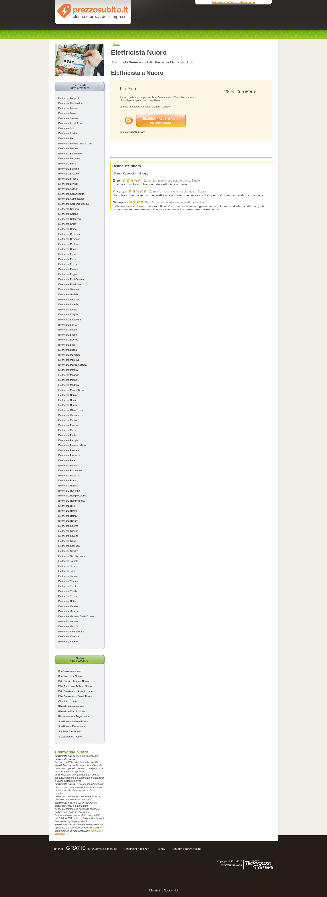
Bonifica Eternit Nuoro (70, 676)
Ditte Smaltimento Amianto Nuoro (75, 691)
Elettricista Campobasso (71, 198)
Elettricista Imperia (68, 304)
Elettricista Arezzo (68, 118)
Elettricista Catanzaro (69, 219)
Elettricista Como (67, 229)
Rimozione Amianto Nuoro (72, 706)
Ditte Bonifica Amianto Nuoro (73, 681)
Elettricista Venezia (68, 611)
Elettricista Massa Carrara (72, 364)
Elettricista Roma (67, 515)
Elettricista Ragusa (68, 485)
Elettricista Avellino (68, 133)
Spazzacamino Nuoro (70, 736)
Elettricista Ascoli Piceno (71, 123)
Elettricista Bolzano (68, 173)
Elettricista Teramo (68, 566)
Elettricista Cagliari (68, 188)
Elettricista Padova (68, 420)
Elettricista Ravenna (69, 490)
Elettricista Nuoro (67, 405)
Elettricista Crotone (68, 244)
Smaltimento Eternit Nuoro (72, 726)
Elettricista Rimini (67, 510)
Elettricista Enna (67, 254)
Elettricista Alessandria (70, 103)
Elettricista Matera (68, 370)
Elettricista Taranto (68, 561)
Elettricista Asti (66, 128)
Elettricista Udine (67, 601)
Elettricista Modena (68, 385)
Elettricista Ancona (68, 108)
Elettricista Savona (68, 536)
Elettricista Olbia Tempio (71, 410)
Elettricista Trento (67, 586)
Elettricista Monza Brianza (72, 390)
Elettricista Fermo (67, 259)
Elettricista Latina (67, 324)
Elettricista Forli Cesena (71, 279)
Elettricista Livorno (68, 339)
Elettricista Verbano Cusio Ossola (76, 616)
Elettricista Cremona (69, 239)
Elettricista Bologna (68, 168)
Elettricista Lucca (67, 349)
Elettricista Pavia (67, 435)
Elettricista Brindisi (68, 183)
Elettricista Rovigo (68, 520)
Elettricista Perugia (68, 440)
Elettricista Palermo (68, 425)
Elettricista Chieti (67, 224)
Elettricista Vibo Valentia (71, 631)
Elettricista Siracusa (69, 546)
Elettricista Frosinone (69, 284)
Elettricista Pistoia (67, 465)
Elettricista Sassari (68, 531)
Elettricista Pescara (68, 450)
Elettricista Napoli (67, 395)
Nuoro (116, 44)
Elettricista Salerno (68, 525)
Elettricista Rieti (66, 505)
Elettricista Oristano (68, 415)
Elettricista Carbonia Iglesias (73, 203)
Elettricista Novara (68, 400)
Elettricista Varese (68, 606)
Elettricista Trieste (68, 596)
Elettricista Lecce (67, 329)
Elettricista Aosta (67, 113)
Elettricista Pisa (66, 460)
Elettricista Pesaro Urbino (72, 445)
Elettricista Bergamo (69, 158)
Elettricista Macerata (69, 354)
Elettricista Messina (68, 375)
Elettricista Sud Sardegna (71, 556)
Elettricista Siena (67, 541)
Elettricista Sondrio (68, 551)
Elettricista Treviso (68, 591)
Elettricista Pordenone (70, 470)
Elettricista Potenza (68, 475)
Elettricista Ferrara (68, 264)
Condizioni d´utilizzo (136, 848)
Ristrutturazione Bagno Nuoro (74, 716)
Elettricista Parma (67, 430)
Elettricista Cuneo (67, 249)
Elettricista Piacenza (69, 455)
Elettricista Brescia (68, 178)
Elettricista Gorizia (68, 294)
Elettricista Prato (67, 480)
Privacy (160, 848)
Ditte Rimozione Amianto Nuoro (75, 686)
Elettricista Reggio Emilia (71, 500)
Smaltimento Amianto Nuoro (73, 721)
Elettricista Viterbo (68, 641)
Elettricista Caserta (68, 209)
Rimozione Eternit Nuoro (71, 711)
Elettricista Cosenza (69, 234)
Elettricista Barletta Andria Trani (75, 143)
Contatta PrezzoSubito (186, 848)
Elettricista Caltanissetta (71, 193)
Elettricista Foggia (67, 274)
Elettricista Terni (66, 571)
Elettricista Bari (66, 138)
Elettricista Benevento (70, 153)
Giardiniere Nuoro (67, 701)
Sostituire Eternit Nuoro (70, 731)
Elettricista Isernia (67, 309)
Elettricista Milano (67, 380)
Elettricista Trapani (68, 581)
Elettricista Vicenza (68, 636)
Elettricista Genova (68, 289)
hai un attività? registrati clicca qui (233, 2)
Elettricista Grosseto (69, 299)
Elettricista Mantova (68, 359)
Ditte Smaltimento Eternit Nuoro (75, 696)
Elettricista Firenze (68, 269)
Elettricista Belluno (68, 148)
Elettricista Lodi (66, 344)
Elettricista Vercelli (68, 621)
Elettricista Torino (67, 576)
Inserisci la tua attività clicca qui (85, 848)
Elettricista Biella (67, 163)
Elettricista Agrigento (69, 98)
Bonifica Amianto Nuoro (70, 671)
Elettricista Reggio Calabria (72, 495)
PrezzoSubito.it (92, 11)
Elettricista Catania (68, 214)
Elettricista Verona (68, 626)
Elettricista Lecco (67, 334)
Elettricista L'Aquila (68, 314)
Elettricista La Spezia (69, 319)
